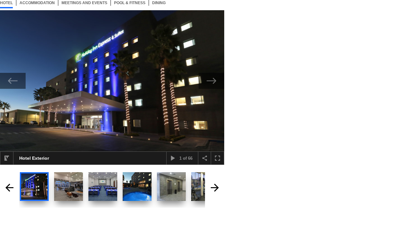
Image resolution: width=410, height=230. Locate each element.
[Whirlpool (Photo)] (137, 186)
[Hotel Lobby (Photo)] (68, 186)
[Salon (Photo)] (102, 186)
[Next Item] (211, 81)
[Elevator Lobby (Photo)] (171, 186)
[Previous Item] (13, 81)
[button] (6, 158)
